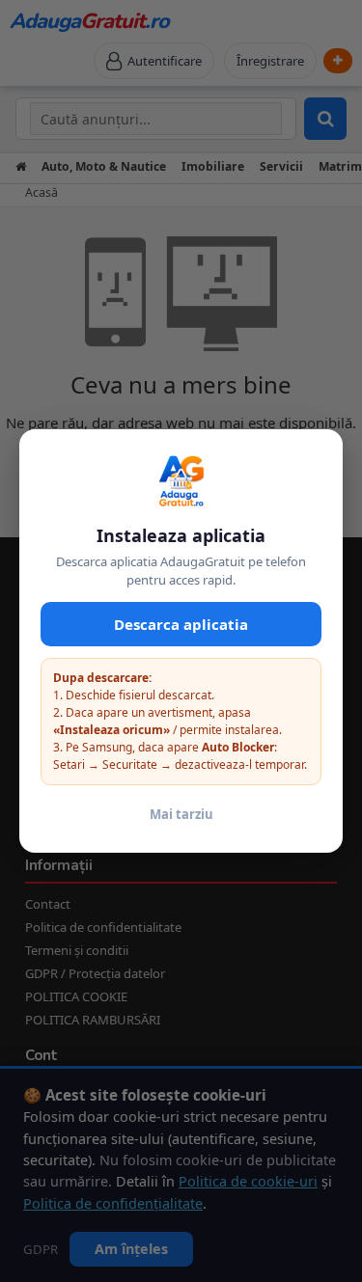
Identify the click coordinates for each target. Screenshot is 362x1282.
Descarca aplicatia (181, 624)
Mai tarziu (181, 814)
